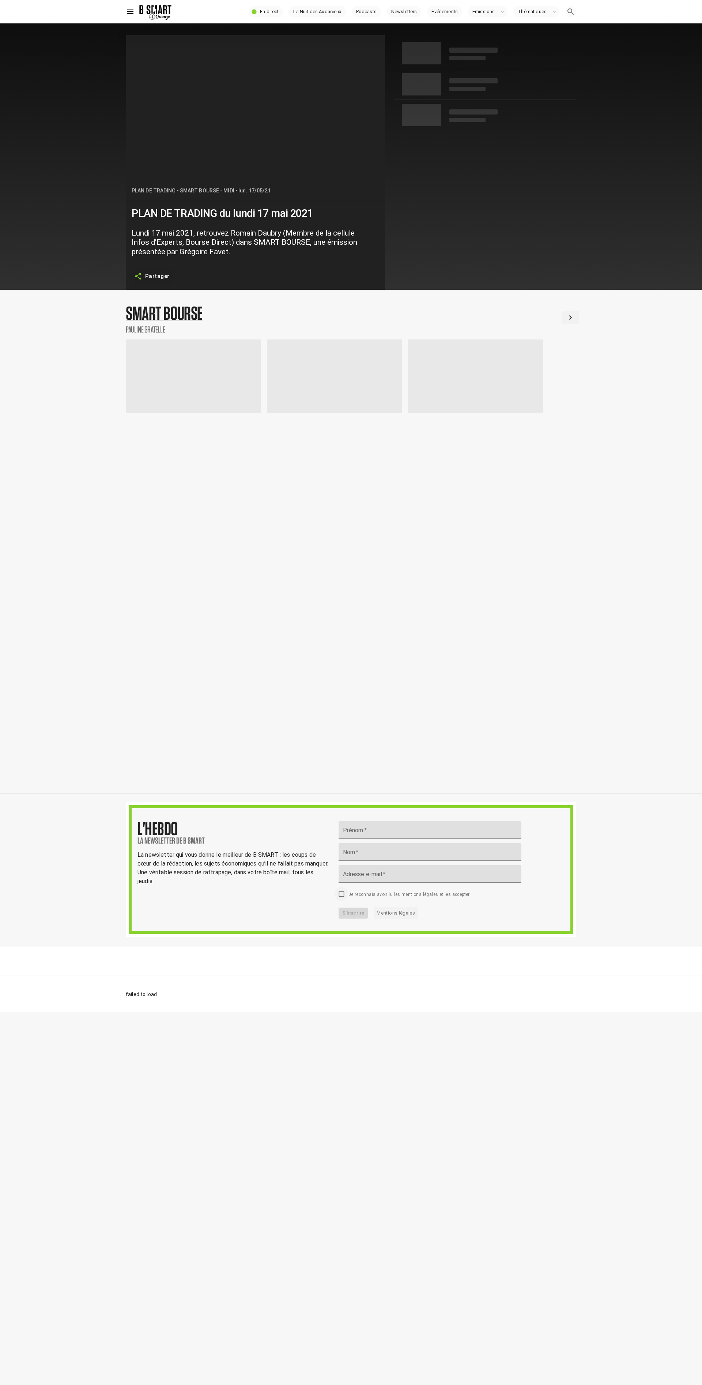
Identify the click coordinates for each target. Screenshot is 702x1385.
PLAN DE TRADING (154, 191)
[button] (266, 12)
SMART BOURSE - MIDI (207, 191)
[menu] (130, 11)
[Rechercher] (570, 11)
